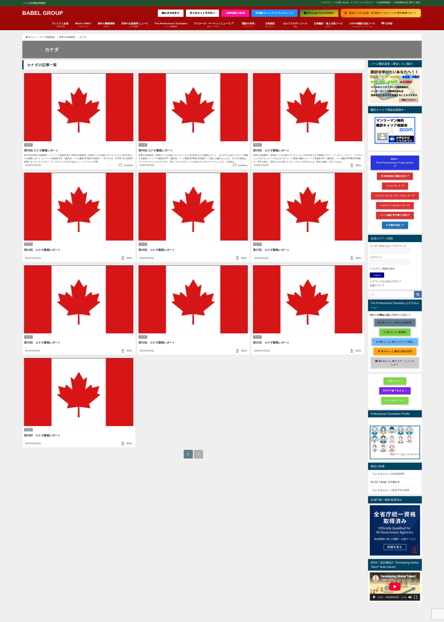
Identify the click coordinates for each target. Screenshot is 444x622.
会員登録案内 (172, 13)
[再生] (374, 597)
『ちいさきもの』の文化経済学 (389, 474)
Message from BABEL (320, 13)
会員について (377, 285)
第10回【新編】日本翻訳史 (385, 482)
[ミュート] (410, 597)
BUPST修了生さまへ (395, 390)
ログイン (328, 2)
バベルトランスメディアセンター (393, 196)
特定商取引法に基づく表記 (407, 2)
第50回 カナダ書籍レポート (41, 150)
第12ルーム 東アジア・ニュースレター (396, 363)
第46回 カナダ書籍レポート (156, 150)
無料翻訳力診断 (236, 13)
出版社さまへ (394, 381)
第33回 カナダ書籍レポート (157, 342)
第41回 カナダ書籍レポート (42, 249)
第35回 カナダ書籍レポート (42, 342)
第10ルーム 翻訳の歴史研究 (396, 351)
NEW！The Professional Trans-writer (395, 161)
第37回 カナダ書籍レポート (271, 249)
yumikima (128, 165)
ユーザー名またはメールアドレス (388, 246)
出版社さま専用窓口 (203, 13)
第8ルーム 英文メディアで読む (396, 342)
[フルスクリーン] (415, 597)
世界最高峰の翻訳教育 (393, 176)
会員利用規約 (384, 2)
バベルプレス (394, 186)
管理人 (359, 165)
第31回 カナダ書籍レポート (272, 342)
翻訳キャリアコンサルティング (275, 13)
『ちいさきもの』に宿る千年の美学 (389, 490)
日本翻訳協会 (394, 225)
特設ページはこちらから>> (405, 454)
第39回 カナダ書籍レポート (157, 249)
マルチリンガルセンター (393, 205)
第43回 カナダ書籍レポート (271, 150)
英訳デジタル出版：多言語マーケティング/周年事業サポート (382, 13)
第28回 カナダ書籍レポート (42, 435)
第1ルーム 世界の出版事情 (396, 322)
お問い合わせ (342, 2)
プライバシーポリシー (363, 2)
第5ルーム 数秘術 (396, 332)
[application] (395, 586)
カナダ (28, 145)
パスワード (376, 257)
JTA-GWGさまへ (395, 400)
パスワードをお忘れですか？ (385, 281)
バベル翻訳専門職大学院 (393, 215)
